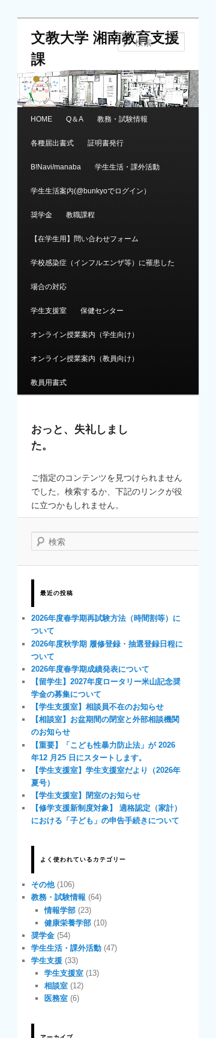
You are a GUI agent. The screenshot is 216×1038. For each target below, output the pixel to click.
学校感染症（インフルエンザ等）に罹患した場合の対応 (103, 275)
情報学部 (60, 910)
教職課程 (80, 215)
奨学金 (41, 215)
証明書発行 (106, 143)
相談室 (56, 985)
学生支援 (46, 960)
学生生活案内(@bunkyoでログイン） (91, 191)
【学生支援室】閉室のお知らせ (85, 795)
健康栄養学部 (67, 922)
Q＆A (74, 119)
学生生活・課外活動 (127, 167)
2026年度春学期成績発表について (90, 668)
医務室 (56, 998)
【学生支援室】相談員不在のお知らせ (97, 706)
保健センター (102, 310)
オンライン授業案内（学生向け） (85, 334)
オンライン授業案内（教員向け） (85, 358)
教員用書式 (49, 382)
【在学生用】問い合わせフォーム (85, 239)
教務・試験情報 (122, 119)
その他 (43, 884)
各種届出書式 (52, 143)
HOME (41, 119)
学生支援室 (49, 310)
